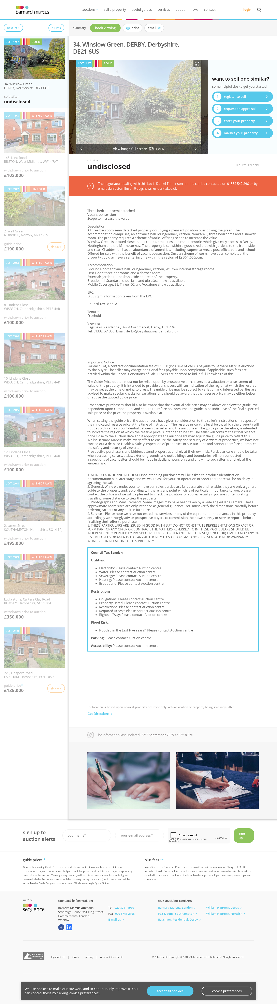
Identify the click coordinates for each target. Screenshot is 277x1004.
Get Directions (98, 713)
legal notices (58, 957)
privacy (89, 957)
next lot (12, 28)
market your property (237, 133)
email (152, 28)
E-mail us (115, 919)
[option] (138, 107)
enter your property (236, 120)
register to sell (231, 96)
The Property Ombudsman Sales (33, 956)
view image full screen (130, 149)
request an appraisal (236, 108)
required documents (111, 957)
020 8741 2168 (125, 914)
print (135, 28)
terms (75, 957)
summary (79, 28)
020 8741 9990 (124, 907)
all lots (56, 28)
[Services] (128, 780)
